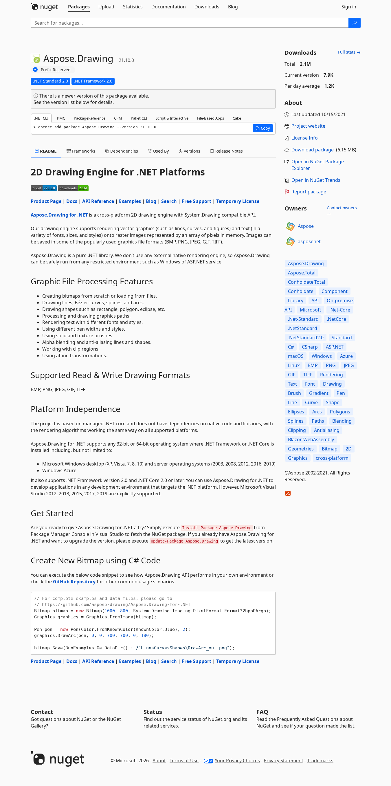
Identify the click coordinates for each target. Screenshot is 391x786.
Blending (342, 421)
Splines (296, 421)
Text (292, 384)
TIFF (307, 374)
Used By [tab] (160, 151)
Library (295, 300)
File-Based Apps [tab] (210, 118)
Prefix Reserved (56, 69)
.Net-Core (339, 310)
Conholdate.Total (306, 282)
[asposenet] (290, 242)
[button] (263, 128)
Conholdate (300, 291)
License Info (304, 138)
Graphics (298, 458)
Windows (322, 356)
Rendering (331, 374)
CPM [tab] (118, 118)
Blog (151, 201)
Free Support (196, 201)
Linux (294, 365)
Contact (42, 712)
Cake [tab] (237, 118)
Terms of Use (184, 760)
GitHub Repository (74, 581)
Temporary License (237, 201)
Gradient (318, 393)
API (315, 300)
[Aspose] (290, 226)
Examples (130, 201)
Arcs (317, 411)
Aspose (306, 226)
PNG (331, 365)
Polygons (340, 411)
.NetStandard (302, 328)
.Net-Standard (303, 319)
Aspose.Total (301, 273)
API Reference (98, 201)
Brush (294, 393)
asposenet (309, 241)
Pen (341, 393)
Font (310, 384)
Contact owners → (342, 210)
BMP (313, 365)
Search (169, 201)
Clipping (297, 430)
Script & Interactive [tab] (172, 118)
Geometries (301, 449)
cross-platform (332, 458)
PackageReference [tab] (89, 118)
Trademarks (320, 760)
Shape (332, 402)
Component (335, 291)
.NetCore (336, 319)
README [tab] (48, 151)
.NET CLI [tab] (41, 118)
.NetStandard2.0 (306, 337)
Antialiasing (326, 430)
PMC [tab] (61, 118)
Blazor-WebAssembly (311, 439)
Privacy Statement (283, 760)
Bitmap (329, 449)
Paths (318, 421)
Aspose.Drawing (306, 263)
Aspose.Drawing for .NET (59, 215)
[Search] (354, 23)
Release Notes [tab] (228, 151)
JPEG (349, 365)
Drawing (332, 384)
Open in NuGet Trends (315, 180)
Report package (308, 191)
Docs (71, 201)
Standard (342, 337)
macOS (296, 356)
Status (153, 712)
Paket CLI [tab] (139, 118)
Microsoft (310, 310)
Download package (312, 149)
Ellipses (296, 411)
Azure (346, 356)
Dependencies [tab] (123, 151)
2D (349, 449)
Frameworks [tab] (83, 151)
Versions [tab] (191, 151)
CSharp (310, 347)
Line (292, 402)
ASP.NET (335, 347)
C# (291, 347)
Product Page (46, 201)
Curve (311, 402)
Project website (308, 126)
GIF (291, 374)
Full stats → (349, 52)
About (159, 760)
